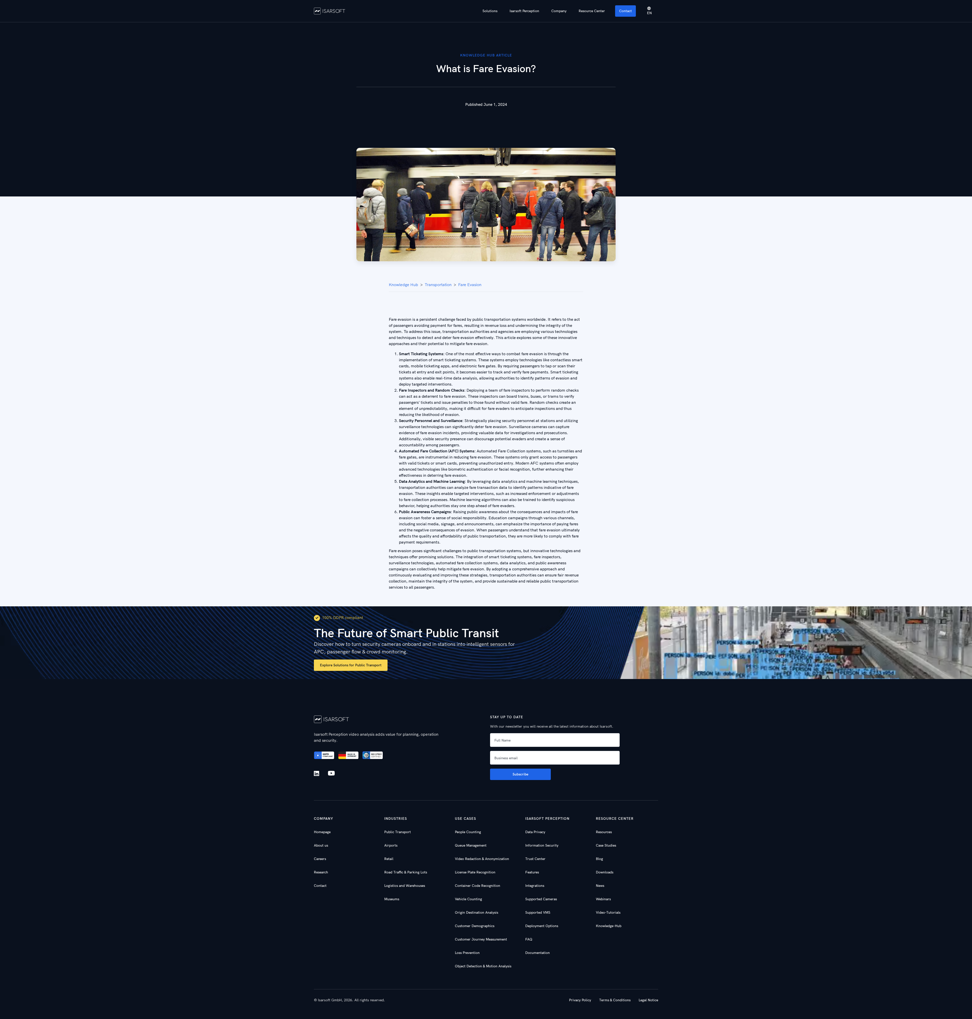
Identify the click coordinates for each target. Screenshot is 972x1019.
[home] (330, 10)
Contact (625, 11)
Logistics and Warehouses (404, 885)
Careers (320, 858)
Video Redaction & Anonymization (482, 858)
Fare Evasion (469, 284)
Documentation (537, 952)
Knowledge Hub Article (486, 55)
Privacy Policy (580, 1000)
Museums (391, 899)
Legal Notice (648, 1000)
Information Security (541, 845)
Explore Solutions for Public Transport (350, 665)
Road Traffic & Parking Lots (405, 872)
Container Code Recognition (477, 885)
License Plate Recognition (475, 872)
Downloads (604, 872)
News (600, 885)
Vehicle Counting (468, 899)
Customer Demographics (474, 926)
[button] (489, 11)
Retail (388, 858)
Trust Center (535, 858)
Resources (604, 832)
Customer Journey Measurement (481, 939)
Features (532, 872)
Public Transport (397, 832)
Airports (390, 845)
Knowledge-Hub (608, 926)
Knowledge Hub (403, 284)
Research (321, 872)
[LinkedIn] (317, 773)
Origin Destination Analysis (476, 912)
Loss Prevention (467, 952)
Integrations (534, 885)
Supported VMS (537, 912)
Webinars (603, 899)
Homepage (322, 832)
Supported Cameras (541, 899)
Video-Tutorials (608, 912)
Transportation (438, 284)
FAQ (528, 939)
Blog (599, 858)
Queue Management (471, 845)
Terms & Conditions (615, 1000)
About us (321, 845)
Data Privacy (535, 832)
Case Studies (606, 845)
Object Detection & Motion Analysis (483, 966)
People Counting (468, 832)
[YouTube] (331, 773)
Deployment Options (541, 926)
